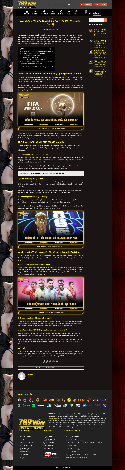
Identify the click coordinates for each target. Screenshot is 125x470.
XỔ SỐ (76, 14)
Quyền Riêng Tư (25, 449)
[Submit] (69, 4)
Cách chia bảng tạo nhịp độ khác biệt (32, 55)
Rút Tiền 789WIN (48, 446)
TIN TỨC (96, 14)
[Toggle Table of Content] (51, 49)
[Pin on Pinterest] (53, 361)
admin (57, 29)
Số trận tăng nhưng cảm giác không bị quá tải (34, 59)
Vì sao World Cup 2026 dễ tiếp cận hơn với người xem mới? (38, 67)
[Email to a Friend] (50, 361)
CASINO (35, 14)
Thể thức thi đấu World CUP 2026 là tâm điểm (32, 53)
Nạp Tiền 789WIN (48, 443)
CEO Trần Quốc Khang (27, 452)
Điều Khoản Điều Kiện (27, 443)
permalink (63, 367)
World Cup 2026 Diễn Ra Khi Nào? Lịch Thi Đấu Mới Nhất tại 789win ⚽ (100, 43)
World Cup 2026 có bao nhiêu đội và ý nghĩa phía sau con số (36, 51)
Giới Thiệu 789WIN (26, 437)
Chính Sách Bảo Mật (26, 446)
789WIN (26, 14)
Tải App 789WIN (48, 449)
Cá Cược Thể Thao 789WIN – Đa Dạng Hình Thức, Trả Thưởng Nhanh (100, 72)
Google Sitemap (25, 458)
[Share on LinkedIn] (57, 361)
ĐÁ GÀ (69, 14)
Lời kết (22, 69)
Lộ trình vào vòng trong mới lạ (30, 57)
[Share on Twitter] (47, 361)
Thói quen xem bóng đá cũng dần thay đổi (33, 65)
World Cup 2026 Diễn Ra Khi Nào (36, 341)
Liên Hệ (22, 440)
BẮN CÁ (61, 14)
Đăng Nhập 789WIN (49, 440)
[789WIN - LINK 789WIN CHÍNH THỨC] (31, 4)
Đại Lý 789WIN (24, 455)
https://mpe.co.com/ (77, 440)
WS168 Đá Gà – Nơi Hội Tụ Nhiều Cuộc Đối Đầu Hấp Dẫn (100, 62)
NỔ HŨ (53, 14)
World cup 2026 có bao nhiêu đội (28, 77)
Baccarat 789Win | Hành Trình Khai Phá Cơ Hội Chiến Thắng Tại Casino (100, 53)
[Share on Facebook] (44, 361)
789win (20, 44)
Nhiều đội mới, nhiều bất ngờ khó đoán (32, 63)
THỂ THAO (44, 14)
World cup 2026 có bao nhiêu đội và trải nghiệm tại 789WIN (36, 61)
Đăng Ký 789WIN (48, 437)
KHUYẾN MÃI (85, 14)
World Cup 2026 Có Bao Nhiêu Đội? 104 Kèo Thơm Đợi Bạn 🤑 (100, 32)
